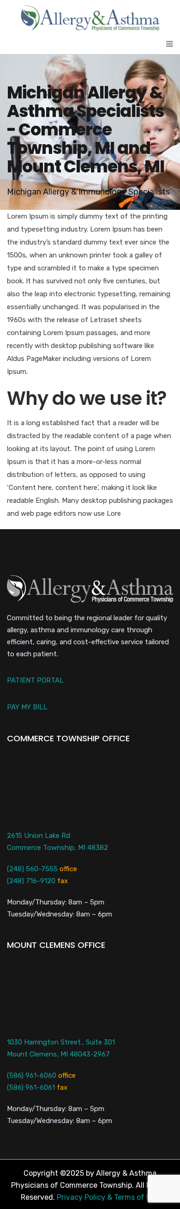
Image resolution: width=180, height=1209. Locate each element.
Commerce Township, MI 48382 (57, 847)
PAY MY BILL (27, 707)
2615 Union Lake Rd (38, 835)
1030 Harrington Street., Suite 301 (61, 1042)
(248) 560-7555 (32, 869)
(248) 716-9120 (31, 881)
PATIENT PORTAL (35, 680)
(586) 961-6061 (31, 1087)
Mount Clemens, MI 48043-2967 (58, 1054)
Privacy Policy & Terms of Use (108, 1197)
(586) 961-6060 (31, 1075)
